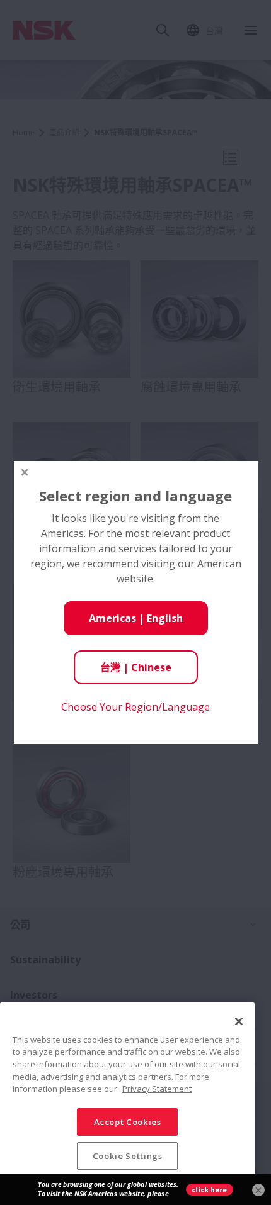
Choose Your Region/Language (135, 707)
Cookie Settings (128, 1156)
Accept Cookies (127, 1122)
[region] (127, 1098)
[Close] (239, 1021)
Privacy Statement (157, 1088)
